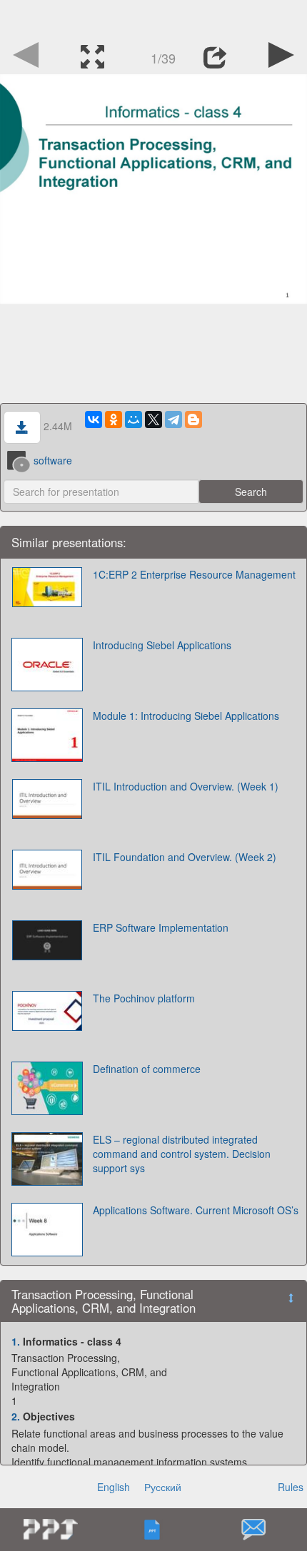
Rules (290, 1487)
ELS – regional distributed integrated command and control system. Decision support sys (182, 1153)
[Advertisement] (153, 18)
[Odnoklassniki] (113, 419)
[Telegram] (173, 419)
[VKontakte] (93, 419)
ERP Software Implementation (160, 927)
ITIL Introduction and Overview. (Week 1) (185, 786)
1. (15, 1341)
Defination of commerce (147, 1069)
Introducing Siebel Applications (162, 645)
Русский (162, 1487)
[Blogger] (193, 419)
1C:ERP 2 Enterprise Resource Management (194, 574)
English (113, 1487)
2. (15, 1416)
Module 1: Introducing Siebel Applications (186, 715)
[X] (153, 419)
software (53, 460)
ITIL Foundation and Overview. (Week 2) (184, 857)
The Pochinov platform (144, 998)
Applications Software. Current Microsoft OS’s (195, 1210)
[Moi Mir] (133, 419)
